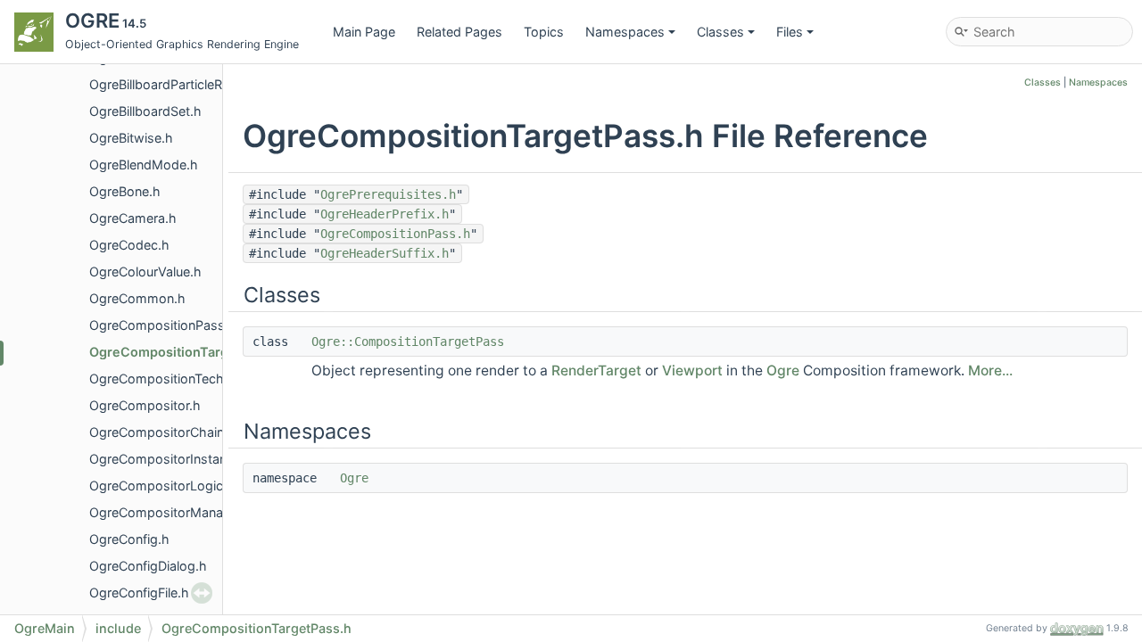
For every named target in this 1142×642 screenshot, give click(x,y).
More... (990, 370)
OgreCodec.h (129, 244)
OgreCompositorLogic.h (162, 485)
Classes (720, 31)
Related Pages (459, 31)
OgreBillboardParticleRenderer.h (183, 84)
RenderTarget (596, 370)
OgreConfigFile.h (139, 592)
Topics (544, 31)
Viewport (692, 370)
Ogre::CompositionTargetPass (407, 341)
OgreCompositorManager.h (171, 512)
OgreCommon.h (137, 298)
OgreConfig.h (129, 539)
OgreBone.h (125, 191)
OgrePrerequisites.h (388, 194)
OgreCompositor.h (145, 405)
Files (789, 31)
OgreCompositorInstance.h (170, 458)
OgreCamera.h (133, 218)
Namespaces (625, 31)
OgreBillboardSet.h (145, 111)
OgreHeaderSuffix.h (384, 253)
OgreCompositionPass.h (162, 325)
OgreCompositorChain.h (162, 432)
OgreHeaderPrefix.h (384, 214)
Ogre (782, 370)
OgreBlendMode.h (143, 164)
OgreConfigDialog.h (148, 565)
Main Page (364, 31)
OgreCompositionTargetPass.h (185, 351)
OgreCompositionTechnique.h (178, 378)
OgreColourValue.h (145, 271)
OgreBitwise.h (131, 137)
